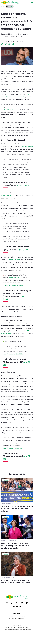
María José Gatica (7, 195)
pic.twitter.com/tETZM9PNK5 (13, 285)
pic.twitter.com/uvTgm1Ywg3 (12, 448)
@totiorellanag (14, 277)
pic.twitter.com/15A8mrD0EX (13, 354)
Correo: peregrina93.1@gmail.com (17, 618)
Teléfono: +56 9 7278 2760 (17, 616)
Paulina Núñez (27, 146)
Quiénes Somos (17, 609)
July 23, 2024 (23, 185)
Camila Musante (7, 109)
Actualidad (5, 480)
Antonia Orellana (13, 259)
